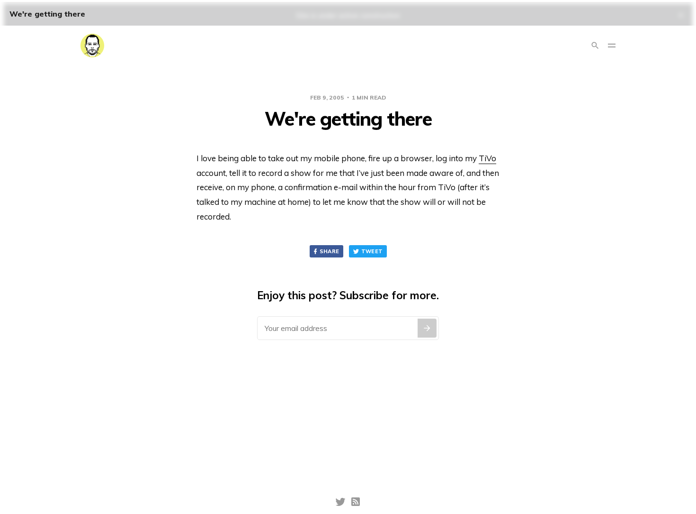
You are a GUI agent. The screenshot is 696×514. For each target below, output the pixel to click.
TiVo (487, 158)
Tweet (372, 251)
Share (329, 251)
